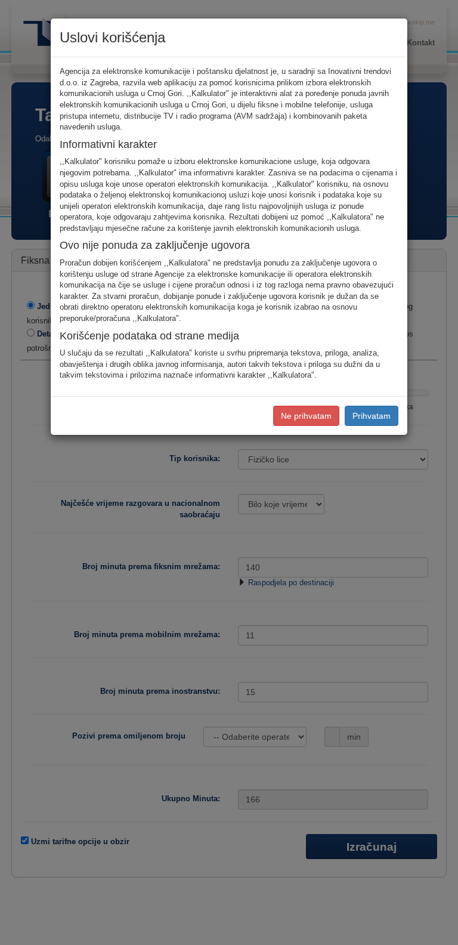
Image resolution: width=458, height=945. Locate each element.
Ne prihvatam (306, 416)
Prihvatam (371, 416)
